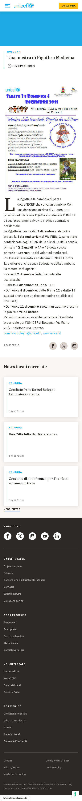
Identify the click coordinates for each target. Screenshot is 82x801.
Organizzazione (13, 566)
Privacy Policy (11, 767)
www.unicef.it (52, 333)
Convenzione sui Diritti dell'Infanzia (24, 580)
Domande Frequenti (15, 741)
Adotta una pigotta (15, 720)
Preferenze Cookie (15, 774)
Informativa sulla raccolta (15, 798)
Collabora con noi (14, 600)
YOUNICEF (10, 678)
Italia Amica (11, 643)
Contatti (9, 586)
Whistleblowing (12, 593)
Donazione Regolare (15, 713)
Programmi (10, 622)
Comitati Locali (12, 685)
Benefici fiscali (12, 734)
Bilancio (8, 573)
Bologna (14, 52)
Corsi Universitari (14, 650)
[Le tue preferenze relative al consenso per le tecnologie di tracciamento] (75, 794)
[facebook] (53, 346)
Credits (8, 761)
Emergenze (10, 629)
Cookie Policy (53, 767)
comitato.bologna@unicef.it (22, 333)
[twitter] (64, 346)
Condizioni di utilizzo (58, 761)
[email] (74, 346)
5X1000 (8, 727)
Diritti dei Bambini (14, 636)
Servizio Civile (12, 692)
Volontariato (11, 671)
